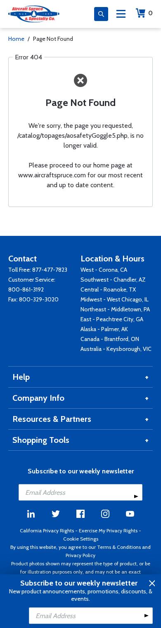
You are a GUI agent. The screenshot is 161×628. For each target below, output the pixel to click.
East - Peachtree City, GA (111, 319)
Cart (150, 13)
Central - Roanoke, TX (108, 289)
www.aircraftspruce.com (52, 175)
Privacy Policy (80, 555)
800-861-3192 (26, 289)
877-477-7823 (49, 269)
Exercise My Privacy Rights (108, 530)
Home (16, 38)
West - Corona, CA (103, 269)
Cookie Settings (80, 539)
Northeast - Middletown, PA (115, 309)
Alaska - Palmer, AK (104, 329)
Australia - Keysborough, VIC (116, 349)
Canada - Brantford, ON (109, 339)
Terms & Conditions (119, 547)
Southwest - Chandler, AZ (113, 279)
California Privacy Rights (47, 530)
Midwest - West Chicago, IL (114, 299)
